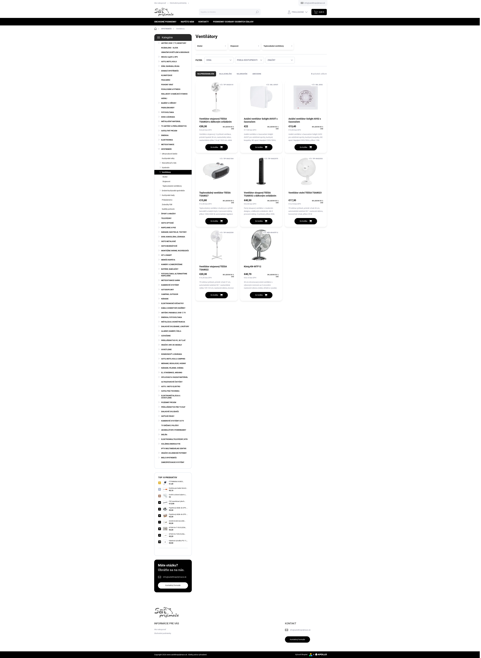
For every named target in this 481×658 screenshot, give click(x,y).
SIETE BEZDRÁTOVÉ (169, 246)
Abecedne (256, 74)
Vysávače (165, 168)
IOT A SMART (166, 255)
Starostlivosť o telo (169, 163)
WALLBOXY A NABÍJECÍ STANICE (174, 94)
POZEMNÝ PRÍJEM (168, 402)
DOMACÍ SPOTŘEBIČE (170, 71)
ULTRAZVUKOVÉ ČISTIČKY (172, 382)
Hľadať (257, 12)
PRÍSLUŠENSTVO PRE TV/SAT (173, 407)
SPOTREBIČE (166, 149)
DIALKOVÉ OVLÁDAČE (170, 412)
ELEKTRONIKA (167, 140)
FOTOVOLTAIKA (167, 112)
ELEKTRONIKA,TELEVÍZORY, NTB (174, 439)
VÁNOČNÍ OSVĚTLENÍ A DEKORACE (175, 52)
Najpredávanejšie (205, 74)
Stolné (164, 177)
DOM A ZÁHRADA (168, 117)
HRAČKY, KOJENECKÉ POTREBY (174, 453)
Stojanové (166, 181)
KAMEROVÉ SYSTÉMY (170, 285)
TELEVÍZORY (166, 218)
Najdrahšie (242, 74)
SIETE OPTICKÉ (167, 223)
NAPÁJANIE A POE (168, 228)
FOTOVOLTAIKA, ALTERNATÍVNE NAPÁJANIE (174, 275)
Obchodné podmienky (178, 3)
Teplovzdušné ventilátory (172, 186)
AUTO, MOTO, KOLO (169, 62)
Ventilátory (166, 172)
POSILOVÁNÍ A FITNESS (170, 89)
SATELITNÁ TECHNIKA (170, 391)
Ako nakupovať (160, 3)
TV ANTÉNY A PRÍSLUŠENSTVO (174, 126)
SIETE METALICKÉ (168, 241)
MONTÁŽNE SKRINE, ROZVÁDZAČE (175, 251)
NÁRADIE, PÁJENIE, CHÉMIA (172, 368)
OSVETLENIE (166, 349)
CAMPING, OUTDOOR (169, 294)
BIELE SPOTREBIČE (169, 458)
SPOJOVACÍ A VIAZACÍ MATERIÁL (174, 377)
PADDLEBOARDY (167, 108)
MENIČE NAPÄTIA (168, 260)
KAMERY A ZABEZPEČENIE (171, 264)
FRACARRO (165, 80)
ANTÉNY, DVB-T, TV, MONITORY (173, 43)
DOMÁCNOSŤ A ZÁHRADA (171, 354)
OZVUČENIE (166, 336)
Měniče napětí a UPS (169, 57)
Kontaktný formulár (173, 585)
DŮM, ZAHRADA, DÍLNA (170, 66)
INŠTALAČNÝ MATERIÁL (171, 121)
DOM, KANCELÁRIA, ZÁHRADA (173, 237)
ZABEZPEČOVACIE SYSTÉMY (172, 462)
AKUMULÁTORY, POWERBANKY (173, 430)
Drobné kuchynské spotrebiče (173, 191)
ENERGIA (164, 135)
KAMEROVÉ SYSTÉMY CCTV (172, 421)
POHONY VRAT (167, 85)
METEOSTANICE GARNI (170, 280)
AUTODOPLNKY (167, 290)
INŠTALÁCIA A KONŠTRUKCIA (173, 322)
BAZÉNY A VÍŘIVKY (168, 103)
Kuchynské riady (168, 195)
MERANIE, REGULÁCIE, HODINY (173, 363)
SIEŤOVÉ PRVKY (167, 416)
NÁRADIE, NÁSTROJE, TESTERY (174, 232)
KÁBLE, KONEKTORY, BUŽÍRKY (173, 308)
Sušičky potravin (168, 209)
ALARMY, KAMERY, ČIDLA (171, 331)
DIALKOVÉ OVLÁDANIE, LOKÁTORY (175, 326)
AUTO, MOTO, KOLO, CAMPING (173, 359)
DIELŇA (164, 435)
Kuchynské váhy (168, 158)
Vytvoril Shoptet (301, 654)
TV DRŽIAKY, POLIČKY (170, 425)
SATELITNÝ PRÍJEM (169, 131)
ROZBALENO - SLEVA (169, 48)
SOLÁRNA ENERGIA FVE (170, 444)
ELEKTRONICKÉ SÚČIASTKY (172, 303)
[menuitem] (166, 22)
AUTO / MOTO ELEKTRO (170, 386)
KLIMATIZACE (166, 75)
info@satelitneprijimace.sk (174, 577)
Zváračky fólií (167, 205)
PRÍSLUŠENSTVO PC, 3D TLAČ (173, 340)
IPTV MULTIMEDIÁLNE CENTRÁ (173, 448)
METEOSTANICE (167, 144)
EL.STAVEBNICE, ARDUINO (171, 373)
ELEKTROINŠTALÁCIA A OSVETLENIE (170, 397)
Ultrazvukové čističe (169, 154)
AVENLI (164, 98)
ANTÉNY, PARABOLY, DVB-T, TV (173, 313)
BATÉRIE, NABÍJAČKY (169, 269)
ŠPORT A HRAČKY (168, 214)
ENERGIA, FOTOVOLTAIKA (171, 317)
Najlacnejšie (225, 74)
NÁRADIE (164, 299)
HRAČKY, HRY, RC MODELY (171, 345)
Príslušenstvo (167, 200)
